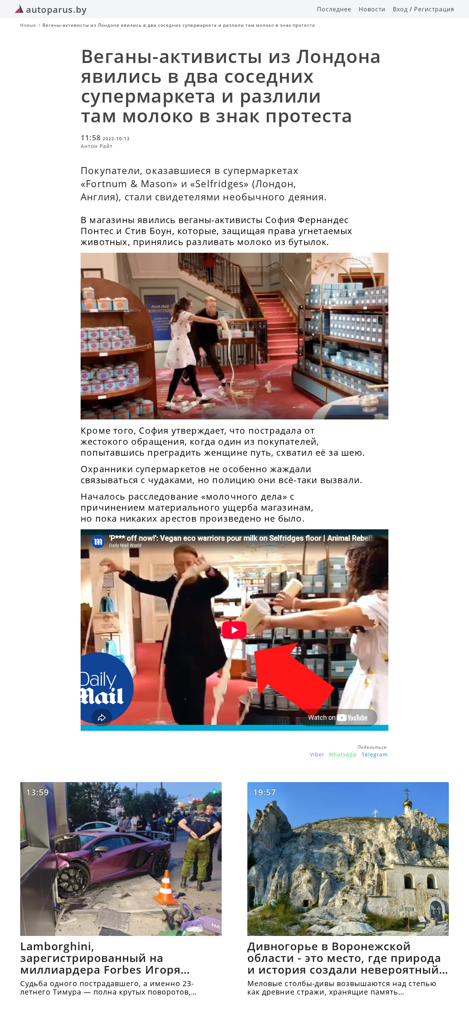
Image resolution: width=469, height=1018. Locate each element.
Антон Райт (97, 145)
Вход (400, 9)
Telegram (375, 754)
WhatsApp (343, 754)
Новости (372, 9)
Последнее (334, 9)
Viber (317, 754)
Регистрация (434, 9)
